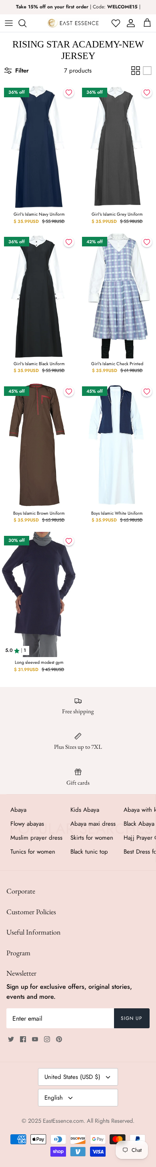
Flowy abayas (27, 823)
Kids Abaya (84, 809)
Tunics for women (32, 851)
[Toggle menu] (9, 23)
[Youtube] (35, 1039)
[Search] (26, 23)
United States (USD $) (72, 1077)
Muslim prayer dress (36, 837)
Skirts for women (91, 837)
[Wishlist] (115, 23)
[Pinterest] (59, 1039)
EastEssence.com (63, 1121)
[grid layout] (135, 70)
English (53, 1097)
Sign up (131, 1018)
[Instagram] (47, 1039)
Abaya (18, 809)
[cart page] (147, 23)
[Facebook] (23, 1039)
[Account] (129, 23)
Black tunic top (89, 851)
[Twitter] (11, 1039)
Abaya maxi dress (93, 823)
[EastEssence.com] (73, 23)
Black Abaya (139, 823)
